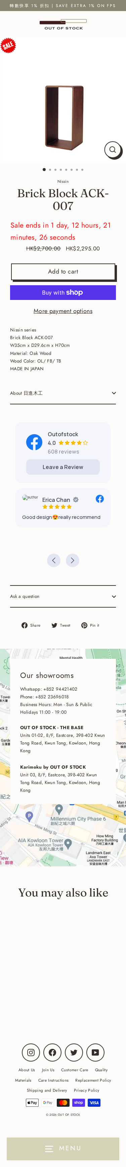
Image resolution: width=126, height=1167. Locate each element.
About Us (26, 1070)
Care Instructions (53, 1080)
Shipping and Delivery (47, 1090)
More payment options (63, 311)
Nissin (47, 1003)
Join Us (48, 1070)
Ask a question (25, 596)
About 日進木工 (26, 393)
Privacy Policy (86, 1090)
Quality (101, 1070)
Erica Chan (56, 499)
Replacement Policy (93, 1080)
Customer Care (74, 1070)
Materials (23, 1080)
